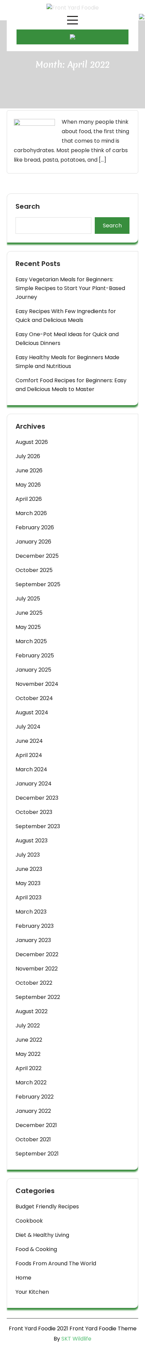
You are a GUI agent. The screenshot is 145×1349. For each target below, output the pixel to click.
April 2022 (28, 1068)
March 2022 (31, 1082)
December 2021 (36, 1125)
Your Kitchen (32, 1292)
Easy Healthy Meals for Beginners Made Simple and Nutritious (67, 361)
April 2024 (29, 755)
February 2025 (35, 655)
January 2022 (33, 1111)
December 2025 (37, 556)
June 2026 (29, 470)
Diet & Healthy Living (42, 1235)
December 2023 (37, 798)
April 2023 (28, 897)
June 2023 (29, 869)
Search (28, 206)
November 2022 (37, 969)
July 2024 (28, 727)
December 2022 (37, 954)
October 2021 (33, 1139)
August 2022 (32, 1011)
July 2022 (28, 1025)
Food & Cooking (36, 1249)
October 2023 (34, 812)
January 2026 (33, 542)
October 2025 (34, 570)
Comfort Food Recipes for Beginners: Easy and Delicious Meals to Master (71, 384)
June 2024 (29, 741)
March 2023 (31, 912)
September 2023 (38, 826)
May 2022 (28, 1054)
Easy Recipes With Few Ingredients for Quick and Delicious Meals (66, 315)
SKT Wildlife (76, 1339)
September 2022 (38, 997)
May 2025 (28, 627)
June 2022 (29, 1040)
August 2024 (32, 712)
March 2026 (31, 513)
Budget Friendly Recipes (47, 1206)
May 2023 (28, 883)
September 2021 (37, 1154)
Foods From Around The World (56, 1263)
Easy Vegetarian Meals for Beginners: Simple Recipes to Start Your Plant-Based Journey (70, 288)
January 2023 (33, 940)
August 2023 (32, 840)
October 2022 (34, 983)
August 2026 (32, 442)
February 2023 (35, 926)
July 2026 (28, 456)
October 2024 (34, 698)
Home (23, 1278)
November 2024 (37, 684)
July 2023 (28, 855)
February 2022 (35, 1097)
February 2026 (35, 527)
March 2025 (31, 641)
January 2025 (33, 670)
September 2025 (38, 584)
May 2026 (28, 485)
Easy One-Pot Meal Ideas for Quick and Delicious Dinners (67, 338)
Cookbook (29, 1221)
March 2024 (31, 769)
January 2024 (34, 784)
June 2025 (29, 613)
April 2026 (29, 499)
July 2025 (28, 598)
